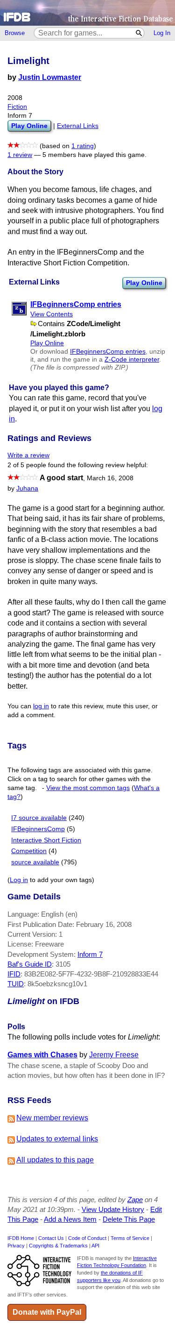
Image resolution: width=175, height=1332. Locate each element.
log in (41, 706)
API (95, 1245)
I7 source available (39, 817)
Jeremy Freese (114, 1055)
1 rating (82, 146)
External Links (77, 125)
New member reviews (52, 1118)
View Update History (113, 1209)
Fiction (17, 106)
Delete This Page (129, 1219)
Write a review (28, 455)
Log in (19, 879)
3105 (63, 964)
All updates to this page (55, 1160)
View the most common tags (88, 787)
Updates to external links (57, 1139)
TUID (15, 984)
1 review (19, 154)
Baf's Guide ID (29, 964)
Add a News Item (70, 1219)
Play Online (144, 282)
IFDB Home (20, 1238)
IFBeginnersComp (38, 829)
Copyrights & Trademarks (58, 1245)
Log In (162, 32)
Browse (15, 32)
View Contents (51, 314)
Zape (135, 1200)
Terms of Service (130, 1238)
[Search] (139, 33)
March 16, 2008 (110, 478)
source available (35, 862)
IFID (14, 974)
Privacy (16, 1245)
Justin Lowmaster (49, 77)
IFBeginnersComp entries (108, 351)
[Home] (87, 13)
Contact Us (51, 1238)
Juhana (27, 488)
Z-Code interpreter (132, 359)
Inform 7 (90, 954)
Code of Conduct (87, 1238)
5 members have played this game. (94, 154)
